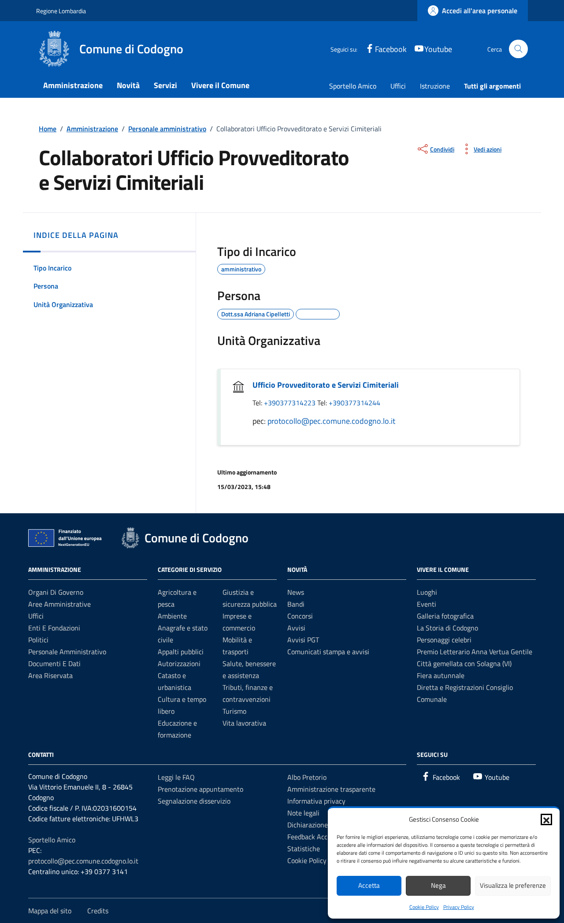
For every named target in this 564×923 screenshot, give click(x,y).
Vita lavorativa (244, 723)
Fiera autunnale (440, 675)
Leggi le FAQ (176, 777)
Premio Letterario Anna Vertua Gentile (474, 651)
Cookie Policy (424, 907)
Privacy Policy (458, 907)
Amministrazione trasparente (331, 789)
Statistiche (303, 848)
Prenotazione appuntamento (200, 789)
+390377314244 (354, 402)
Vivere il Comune (220, 85)
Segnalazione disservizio (194, 801)
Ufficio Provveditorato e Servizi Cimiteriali (325, 385)
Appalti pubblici (181, 651)
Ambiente (172, 616)
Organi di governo (55, 592)
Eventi (426, 604)
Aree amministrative (59, 604)
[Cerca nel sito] (518, 49)
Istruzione (435, 86)
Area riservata (50, 675)
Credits (97, 910)
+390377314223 (290, 402)
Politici (38, 639)
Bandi (295, 604)
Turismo (234, 711)
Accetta (369, 885)
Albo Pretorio (307, 777)
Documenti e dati (54, 663)
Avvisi (296, 628)
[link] (472, 10)
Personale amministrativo (67, 651)
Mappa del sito (49, 910)
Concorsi (300, 616)
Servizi (165, 85)
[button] (546, 819)
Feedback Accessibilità (320, 836)
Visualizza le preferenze (513, 885)
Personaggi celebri (444, 639)
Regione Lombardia (61, 10)
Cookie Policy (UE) (313, 860)
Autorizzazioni (179, 663)
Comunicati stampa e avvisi (328, 651)
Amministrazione (73, 85)
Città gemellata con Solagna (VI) (464, 663)
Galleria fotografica (445, 616)
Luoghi (427, 592)
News (295, 592)
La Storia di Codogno (447, 628)
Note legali (303, 813)
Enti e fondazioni (54, 628)
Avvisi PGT (303, 639)
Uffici (398, 86)
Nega (438, 885)
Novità (128, 85)
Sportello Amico (352, 86)
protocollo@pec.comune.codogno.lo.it (331, 421)
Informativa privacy (316, 801)
